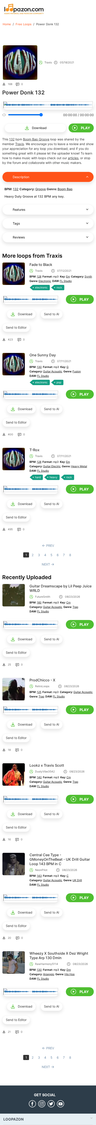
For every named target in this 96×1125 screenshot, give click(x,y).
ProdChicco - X (42, 680)
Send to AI (51, 314)
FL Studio (66, 281)
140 (39, 777)
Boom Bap (31, 139)
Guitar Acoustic (52, 371)
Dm (69, 969)
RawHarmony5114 (46, 964)
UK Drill (77, 880)
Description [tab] (21, 177)
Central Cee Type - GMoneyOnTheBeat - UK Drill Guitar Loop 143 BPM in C (59, 859)
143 (39, 875)
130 (39, 367)
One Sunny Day (42, 355)
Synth (88, 276)
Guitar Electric (52, 466)
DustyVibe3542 (45, 771)
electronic (41, 287)
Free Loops (23, 24)
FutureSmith (42, 596)
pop (58, 382)
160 (39, 602)
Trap (75, 607)
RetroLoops (42, 686)
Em (68, 276)
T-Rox (34, 450)
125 (39, 692)
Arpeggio (48, 974)
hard (38, 477)
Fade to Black (40, 264)
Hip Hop (70, 974)
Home (7, 24)
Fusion (77, 371)
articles (73, 158)
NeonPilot (41, 870)
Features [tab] (19, 209)
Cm (68, 602)
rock (59, 287)
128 (39, 276)
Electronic (45, 281)
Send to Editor (16, 327)
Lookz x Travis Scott (46, 765)
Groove (44, 139)
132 (12, 139)
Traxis (48, 62)
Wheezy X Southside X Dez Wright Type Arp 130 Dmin (58, 955)
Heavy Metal (79, 466)
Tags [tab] (16, 223)
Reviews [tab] (19, 237)
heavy (53, 477)
